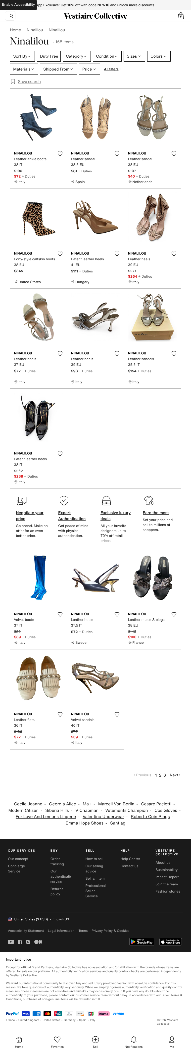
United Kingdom (28, 1020)
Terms (83, 930)
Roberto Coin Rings (150, 817)
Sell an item (95, 878)
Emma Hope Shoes (84, 823)
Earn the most (156, 513)
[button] (180, 15)
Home (15, 30)
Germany (70, 1020)
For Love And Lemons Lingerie (46, 817)
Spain (83, 1020)
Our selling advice (94, 868)
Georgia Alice (62, 804)
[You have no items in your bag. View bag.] (180, 15)
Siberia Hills (57, 810)
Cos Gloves (165, 810)
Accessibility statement (26, 930)
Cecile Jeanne (28, 804)
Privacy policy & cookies (110, 930)
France (10, 1020)
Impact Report (167, 877)
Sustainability (166, 869)
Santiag (118, 823)
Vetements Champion (126, 810)
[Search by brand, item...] (10, 16)
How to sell (94, 859)
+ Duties (28, 176)
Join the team (166, 884)
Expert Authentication (72, 516)
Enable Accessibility (18, 4)
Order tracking (57, 861)
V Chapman (86, 810)
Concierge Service (16, 868)
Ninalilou (35, 30)
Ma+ (87, 804)
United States (51, 1020)
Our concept (18, 859)
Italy (93, 1020)
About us (162, 862)
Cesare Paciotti (156, 804)
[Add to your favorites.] (60, 154)
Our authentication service (62, 876)
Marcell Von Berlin (116, 804)
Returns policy (56, 891)
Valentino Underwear (103, 817)
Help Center (130, 859)
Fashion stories (167, 891)
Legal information (61, 930)
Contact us (129, 866)
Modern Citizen (23, 810)
